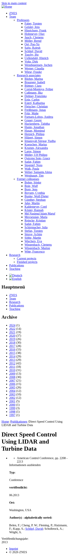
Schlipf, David (33, 51)
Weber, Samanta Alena (38, 172)
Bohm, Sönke (33, 182)
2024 (12, 325)
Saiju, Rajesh (32, 47)
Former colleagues (28, 179)
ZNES (13, 13)
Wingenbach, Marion (37, 248)
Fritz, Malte (32, 113)
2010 (12, 370)
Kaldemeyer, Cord (36, 206)
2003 (12, 394)
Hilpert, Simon (33, 137)
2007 (12, 380)
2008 (12, 377)
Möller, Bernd (33, 40)
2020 (12, 335)
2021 (12, 332)
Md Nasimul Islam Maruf (40, 213)
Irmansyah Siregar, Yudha (40, 141)
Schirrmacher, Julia (36, 227)
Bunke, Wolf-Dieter (36, 196)
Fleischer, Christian (36, 106)
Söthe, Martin (33, 237)
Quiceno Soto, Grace (37, 158)
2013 (12, 359)
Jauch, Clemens (34, 37)
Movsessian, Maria (36, 217)
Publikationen (19, 421)
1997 (12, 415)
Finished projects (27, 262)
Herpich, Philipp (34, 134)
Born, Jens (31, 189)
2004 (12, 391)
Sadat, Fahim (32, 161)
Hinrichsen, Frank (35, 30)
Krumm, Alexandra (36, 148)
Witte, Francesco (35, 251)
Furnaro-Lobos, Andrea (39, 116)
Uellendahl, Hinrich (36, 58)
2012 (12, 363)
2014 (12, 356)
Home (5, 421)
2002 (12, 397)
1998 (12, 411)
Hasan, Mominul (35, 130)
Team (12, 16)
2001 (12, 401)
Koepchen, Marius (36, 144)
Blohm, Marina (34, 78)
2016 (12, 349)
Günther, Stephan (35, 199)
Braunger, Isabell (35, 82)
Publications (16, 265)
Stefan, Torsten (34, 230)
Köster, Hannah (34, 210)
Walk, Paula (32, 168)
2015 (12, 353)
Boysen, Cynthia (35, 192)
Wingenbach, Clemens (38, 244)
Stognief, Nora (33, 165)
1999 (12, 408)
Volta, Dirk (31, 61)
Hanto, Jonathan (34, 127)
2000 (12, 404)
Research (14, 255)
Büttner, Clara (33, 85)
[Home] (7, 6)
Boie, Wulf (31, 186)
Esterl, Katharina (35, 103)
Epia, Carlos (32, 99)
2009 (12, 373)
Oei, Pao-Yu (32, 44)
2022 (12, 328)
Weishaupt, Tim (34, 175)
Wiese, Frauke (33, 72)
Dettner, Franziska (36, 96)
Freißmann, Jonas (35, 110)
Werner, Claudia (34, 68)
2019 (12, 339)
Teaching (14, 268)
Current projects (26, 258)
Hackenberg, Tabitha (37, 123)
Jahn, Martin (32, 203)
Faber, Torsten (33, 23)
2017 (12, 346)
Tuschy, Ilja (32, 54)
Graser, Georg (33, 120)
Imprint (13, 548)
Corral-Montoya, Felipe (39, 89)
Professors (23, 20)
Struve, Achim (33, 234)
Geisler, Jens (32, 27)
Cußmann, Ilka (34, 92)
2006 (12, 384)
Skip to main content (14, 3)
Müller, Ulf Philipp (36, 154)
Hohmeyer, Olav (35, 34)
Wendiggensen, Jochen (38, 65)
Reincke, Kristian (35, 220)
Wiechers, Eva (33, 241)
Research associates (29, 75)
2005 (12, 387)
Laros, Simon (33, 151)
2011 (12, 366)
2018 (12, 342)
